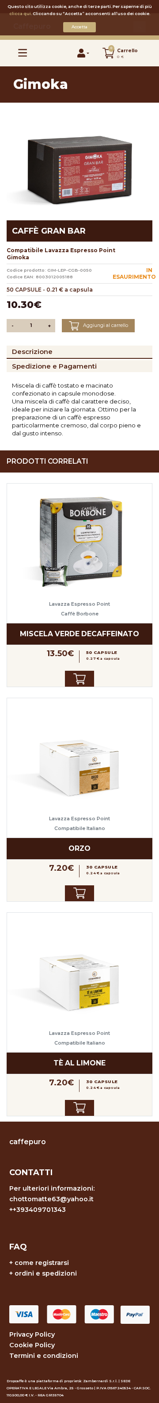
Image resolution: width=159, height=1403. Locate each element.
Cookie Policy (32, 1345)
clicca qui (20, 13)
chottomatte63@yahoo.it (51, 1199)
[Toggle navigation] (22, 53)
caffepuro (27, 1142)
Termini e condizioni (43, 1356)
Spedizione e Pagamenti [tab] (54, 366)
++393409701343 (37, 1210)
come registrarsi (42, 1263)
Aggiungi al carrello (105, 325)
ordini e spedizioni (46, 1273)
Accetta (79, 26)
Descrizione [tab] (32, 351)
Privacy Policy (32, 1334)
